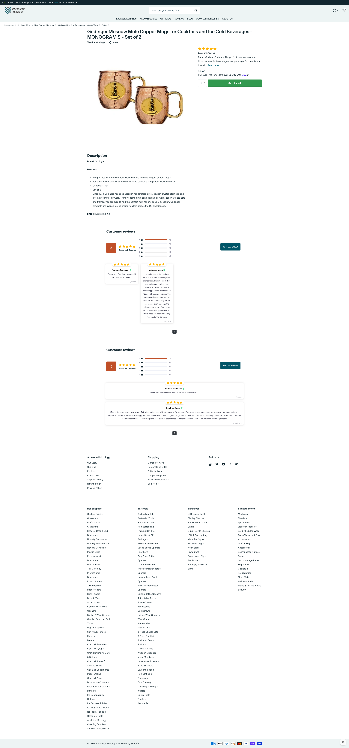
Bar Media (143, 703)
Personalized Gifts (157, 467)
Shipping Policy (95, 479)
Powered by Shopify (128, 743)
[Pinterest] (217, 464)
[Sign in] (335, 10)
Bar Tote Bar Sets (147, 522)
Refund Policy (94, 483)
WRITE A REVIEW (230, 247)
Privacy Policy (94, 488)
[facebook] (230, 464)
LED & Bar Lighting (197, 535)
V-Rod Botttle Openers (149, 543)
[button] (2, 3)
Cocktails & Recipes (207, 18)
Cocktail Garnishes (97, 644)
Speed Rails (244, 522)
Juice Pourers (94, 585)
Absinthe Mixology (96, 720)
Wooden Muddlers (147, 652)
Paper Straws (94, 673)
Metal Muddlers (146, 657)
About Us (227, 18)
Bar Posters (194, 560)
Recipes (91, 471)
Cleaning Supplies (96, 724)
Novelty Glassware (97, 539)
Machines (243, 514)
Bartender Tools (146, 518)
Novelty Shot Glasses (98, 543)
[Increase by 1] (205, 80)
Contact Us (93, 475)
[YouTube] (223, 464)
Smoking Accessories (98, 728)
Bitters (90, 640)
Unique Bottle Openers (149, 594)
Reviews (179, 18)
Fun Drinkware (94, 564)
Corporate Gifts (156, 462)
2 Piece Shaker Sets (148, 631)
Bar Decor (193, 508)
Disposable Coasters (98, 682)
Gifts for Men (155, 471)
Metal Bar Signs (196, 539)
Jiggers (141, 690)
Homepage (9, 25)
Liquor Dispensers (247, 526)
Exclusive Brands (126, 18)
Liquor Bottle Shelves (199, 531)
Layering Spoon (146, 669)
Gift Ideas (165, 18)
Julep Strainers (145, 665)
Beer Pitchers (94, 589)
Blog (190, 18)
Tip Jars (142, 699)
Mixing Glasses (145, 648)
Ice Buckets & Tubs (97, 703)
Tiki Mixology (94, 568)
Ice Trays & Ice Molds (98, 707)
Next (76, 3)
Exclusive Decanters (158, 479)
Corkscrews (144, 610)
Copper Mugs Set (157, 475)
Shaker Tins (144, 627)
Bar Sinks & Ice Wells (248, 531)
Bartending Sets (146, 514)
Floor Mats (243, 577)
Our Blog (91, 467)
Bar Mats (91, 690)
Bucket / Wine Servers (98, 615)
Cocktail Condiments (98, 669)
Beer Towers (93, 594)
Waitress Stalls (245, 581)
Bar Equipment (246, 508)
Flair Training (144, 682)
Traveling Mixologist (148, 686)
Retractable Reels (147, 598)
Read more (213, 65)
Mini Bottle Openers (148, 564)
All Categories (148, 18)
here (56, 2)
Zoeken (196, 10)
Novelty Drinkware (96, 547)
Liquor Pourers (94, 581)
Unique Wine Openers (149, 615)
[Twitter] (236, 464)
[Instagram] (210, 464)
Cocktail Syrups (95, 648)
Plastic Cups (93, 552)
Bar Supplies (94, 508)
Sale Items (153, 483)
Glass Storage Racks (248, 560)
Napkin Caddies (95, 627)
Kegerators (243, 564)
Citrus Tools (144, 695)
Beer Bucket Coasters (98, 686)
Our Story (92, 462)
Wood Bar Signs (196, 543)
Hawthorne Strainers (148, 661)
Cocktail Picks (94, 678)
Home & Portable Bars (249, 585)
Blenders (242, 518)
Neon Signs (193, 547)
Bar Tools (143, 508)
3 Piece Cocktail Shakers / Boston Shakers (146, 640)
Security (242, 589)
